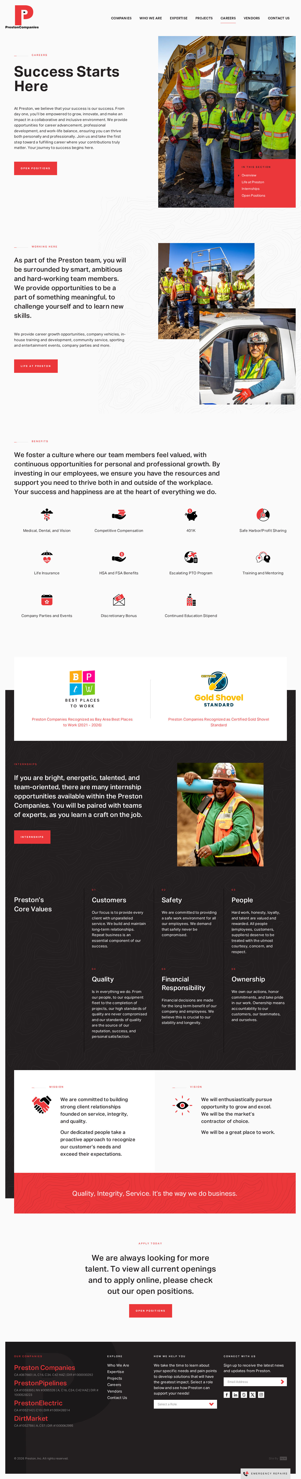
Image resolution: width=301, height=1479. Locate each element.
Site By (274, 1458)
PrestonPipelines (40, 1383)
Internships (251, 189)
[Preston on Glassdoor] (244, 1395)
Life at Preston (253, 182)
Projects (114, 1378)
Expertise (115, 1371)
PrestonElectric (38, 1403)
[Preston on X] (252, 1395)
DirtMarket (31, 1418)
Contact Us (117, 1397)
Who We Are (118, 1365)
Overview (249, 175)
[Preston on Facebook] (227, 1395)
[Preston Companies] (23, 18)
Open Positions (35, 168)
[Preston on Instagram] (261, 1395)
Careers (114, 1384)
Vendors (114, 1391)
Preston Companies (44, 1367)
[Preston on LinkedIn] (235, 1395)
